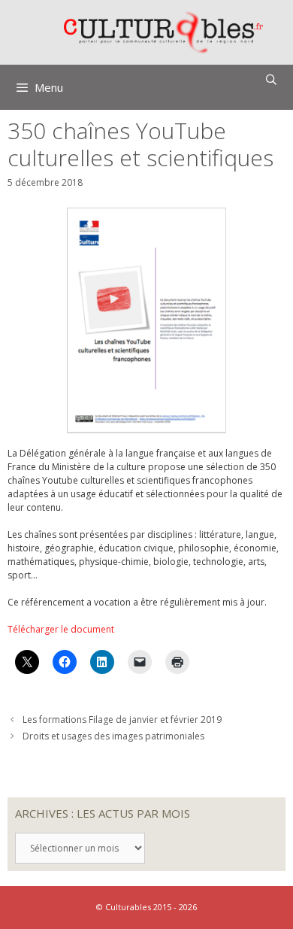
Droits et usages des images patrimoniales (113, 736)
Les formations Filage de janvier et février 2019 (122, 719)
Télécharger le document (61, 629)
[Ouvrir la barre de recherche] (271, 80)
